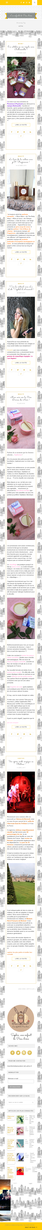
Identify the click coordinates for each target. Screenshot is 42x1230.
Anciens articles (26, 989)
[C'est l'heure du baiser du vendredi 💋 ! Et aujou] (5, 1195)
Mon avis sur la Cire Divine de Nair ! (21, 399)
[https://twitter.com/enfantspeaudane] (18, 1055)
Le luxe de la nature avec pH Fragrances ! (21, 161)
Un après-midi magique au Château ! (21, 763)
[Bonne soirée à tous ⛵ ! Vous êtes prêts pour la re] (5, 1205)
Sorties (21, 758)
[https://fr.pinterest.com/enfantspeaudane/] (29, 1055)
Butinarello (17, 106)
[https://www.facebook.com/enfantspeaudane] (12, 1055)
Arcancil (9, 350)
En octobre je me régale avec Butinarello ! (21, 48)
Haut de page (30, 1227)
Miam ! (21, 43)
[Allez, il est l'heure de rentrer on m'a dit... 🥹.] (5, 1184)
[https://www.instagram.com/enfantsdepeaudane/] (24, 1055)
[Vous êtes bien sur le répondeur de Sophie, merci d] (5, 1216)
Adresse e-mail (13, 1078)
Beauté (21, 156)
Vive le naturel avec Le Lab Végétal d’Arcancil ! (21, 288)
